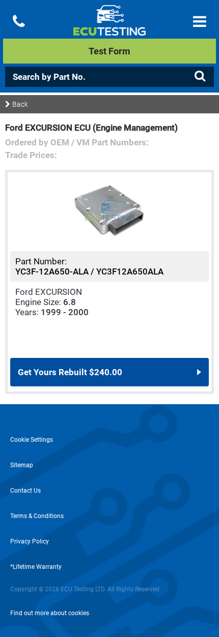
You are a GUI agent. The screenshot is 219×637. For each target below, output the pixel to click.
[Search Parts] (199, 76)
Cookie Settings (31, 439)
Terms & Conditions (37, 516)
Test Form (109, 51)
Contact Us (25, 490)
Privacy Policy (29, 541)
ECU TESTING (110, 28)
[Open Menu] (199, 21)
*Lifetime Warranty (36, 566)
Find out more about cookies (49, 613)
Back (20, 104)
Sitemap (21, 465)
